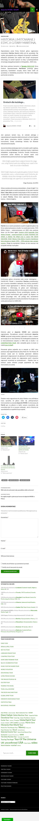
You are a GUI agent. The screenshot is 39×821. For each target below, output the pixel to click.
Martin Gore (5, 36)
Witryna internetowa (7, 556)
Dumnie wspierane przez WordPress (18, 809)
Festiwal (12, 720)
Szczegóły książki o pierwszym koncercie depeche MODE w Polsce (18, 496)
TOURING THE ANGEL (7, 686)
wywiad (14, 745)
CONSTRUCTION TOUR (8, 343)
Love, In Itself (9, 345)
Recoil (15, 730)
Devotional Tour (7, 718)
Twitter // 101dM (5, 769)
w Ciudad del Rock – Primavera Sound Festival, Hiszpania (16, 630)
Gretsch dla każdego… (7, 446)
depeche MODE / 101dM (10, 10)
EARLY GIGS (4, 643)
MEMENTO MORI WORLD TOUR (10, 699)
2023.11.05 (27, 66)
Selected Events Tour (9, 732)
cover (30, 712)
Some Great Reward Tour (25, 732)
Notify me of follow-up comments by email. (15, 563)
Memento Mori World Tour (12, 725)
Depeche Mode (33, 715)
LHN (11, 722)
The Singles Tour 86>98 (23, 737)
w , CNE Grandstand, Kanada (25, 592)
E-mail (3, 548)
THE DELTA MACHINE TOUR (9, 692)
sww (22, 734)
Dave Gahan (7, 715)
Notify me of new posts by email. (12, 567)
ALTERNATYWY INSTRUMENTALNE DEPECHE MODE (24, 448)
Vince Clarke (27, 743)
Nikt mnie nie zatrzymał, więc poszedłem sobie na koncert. (17, 489)
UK (2, 742)
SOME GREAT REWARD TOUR (9, 659)
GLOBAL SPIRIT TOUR (7, 695)
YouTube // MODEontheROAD (9, 782)
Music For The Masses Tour (9, 727)
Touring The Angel (7, 739)
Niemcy (22, 727)
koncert (7, 722)
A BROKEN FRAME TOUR (8, 653)
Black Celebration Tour (22, 712)
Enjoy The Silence (25, 718)
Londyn (15, 723)
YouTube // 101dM (6, 779)
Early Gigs (17, 718)
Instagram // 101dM (6, 772)
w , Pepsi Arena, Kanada (25, 607)
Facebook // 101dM (6, 766)
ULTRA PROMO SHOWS (8, 676)
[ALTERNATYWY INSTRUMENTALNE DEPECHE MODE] (26, 440)
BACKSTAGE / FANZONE (8, 705)
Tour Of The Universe (25, 739)
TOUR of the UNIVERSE (7, 689)
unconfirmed (11, 742)
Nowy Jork (28, 727)
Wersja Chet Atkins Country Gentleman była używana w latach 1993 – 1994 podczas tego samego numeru (19, 241)
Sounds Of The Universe (13, 734)
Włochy (19, 745)
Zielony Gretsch (25, 480)
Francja (16, 720)
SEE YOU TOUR (5, 650)
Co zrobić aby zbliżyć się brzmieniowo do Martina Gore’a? (8, 467)
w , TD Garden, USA (23, 627)
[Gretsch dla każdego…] (9, 440)
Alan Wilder (4, 712)
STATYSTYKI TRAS (6, 702)
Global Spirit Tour (28, 720)
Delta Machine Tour (20, 715)
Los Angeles (22, 722)
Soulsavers (4, 735)
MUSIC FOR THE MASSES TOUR (10, 666)
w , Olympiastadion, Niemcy (25, 618)
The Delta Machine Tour (9, 737)
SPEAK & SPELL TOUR (7, 646)
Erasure (33, 718)
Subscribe (32, 753)
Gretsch (4, 480)
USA (20, 742)
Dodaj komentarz (23, 46)
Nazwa (3, 541)
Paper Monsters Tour (6, 730)
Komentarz (5, 517)
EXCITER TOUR (5, 682)
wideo (34, 742)
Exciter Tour (5, 720)
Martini (13, 46)
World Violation (5, 745)
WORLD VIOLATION (7, 669)
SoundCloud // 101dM (7, 776)
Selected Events (21, 730)
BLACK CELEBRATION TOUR (9, 663)
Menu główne (37, 9)
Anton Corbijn (11, 712)
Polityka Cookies (6, 786)
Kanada (3, 722)
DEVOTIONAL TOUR (7, 672)
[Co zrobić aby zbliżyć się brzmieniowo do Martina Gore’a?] (9, 460)
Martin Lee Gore (13, 480)
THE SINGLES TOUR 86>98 (8, 679)
